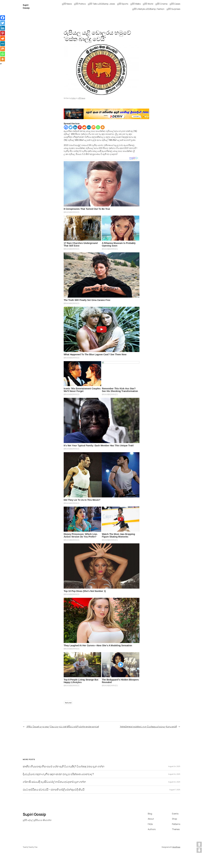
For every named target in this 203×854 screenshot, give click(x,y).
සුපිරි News (81, 98)
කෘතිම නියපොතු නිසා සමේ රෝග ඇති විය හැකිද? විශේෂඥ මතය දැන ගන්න (63, 766)
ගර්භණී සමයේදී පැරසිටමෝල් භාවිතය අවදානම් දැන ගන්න (54, 781)
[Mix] (93, 127)
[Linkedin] (75, 127)
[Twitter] (70, 127)
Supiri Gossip (26, 6)
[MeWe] (89, 127)
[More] (103, 127)
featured (68, 703)
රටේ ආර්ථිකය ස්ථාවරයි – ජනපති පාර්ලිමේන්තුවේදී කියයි (53, 789)
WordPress (176, 847)
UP (199, 844)
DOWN (199, 850)
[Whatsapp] (98, 127)
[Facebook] (66, 127)
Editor (73, 98)
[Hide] (1, 64)
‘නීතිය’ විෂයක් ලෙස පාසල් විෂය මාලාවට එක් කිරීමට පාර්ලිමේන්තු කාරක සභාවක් (62, 726)
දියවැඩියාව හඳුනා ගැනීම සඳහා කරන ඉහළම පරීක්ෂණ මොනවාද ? (58, 774)
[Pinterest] (80, 127)
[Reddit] (84, 127)
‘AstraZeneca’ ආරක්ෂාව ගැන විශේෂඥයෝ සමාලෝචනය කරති (148, 726)
